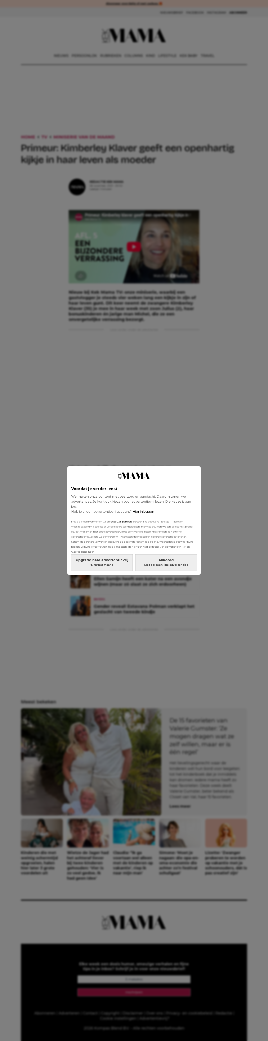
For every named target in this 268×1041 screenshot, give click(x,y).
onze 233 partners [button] (121, 521)
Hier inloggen (143, 511)
